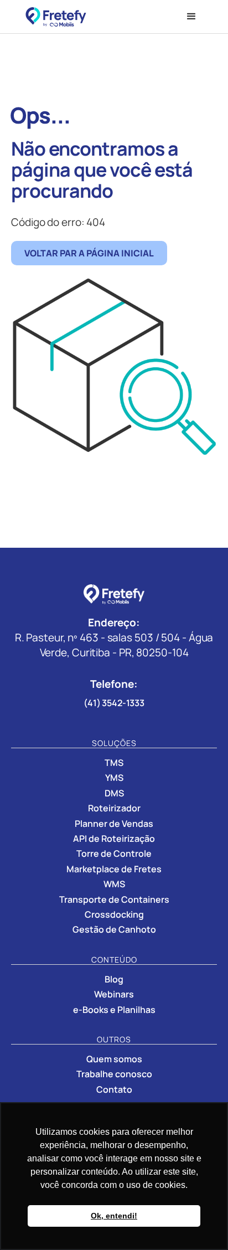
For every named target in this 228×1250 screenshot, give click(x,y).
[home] (93, 17)
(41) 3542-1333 (114, 703)
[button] (191, 16)
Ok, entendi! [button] (114, 1215)
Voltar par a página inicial (89, 253)
